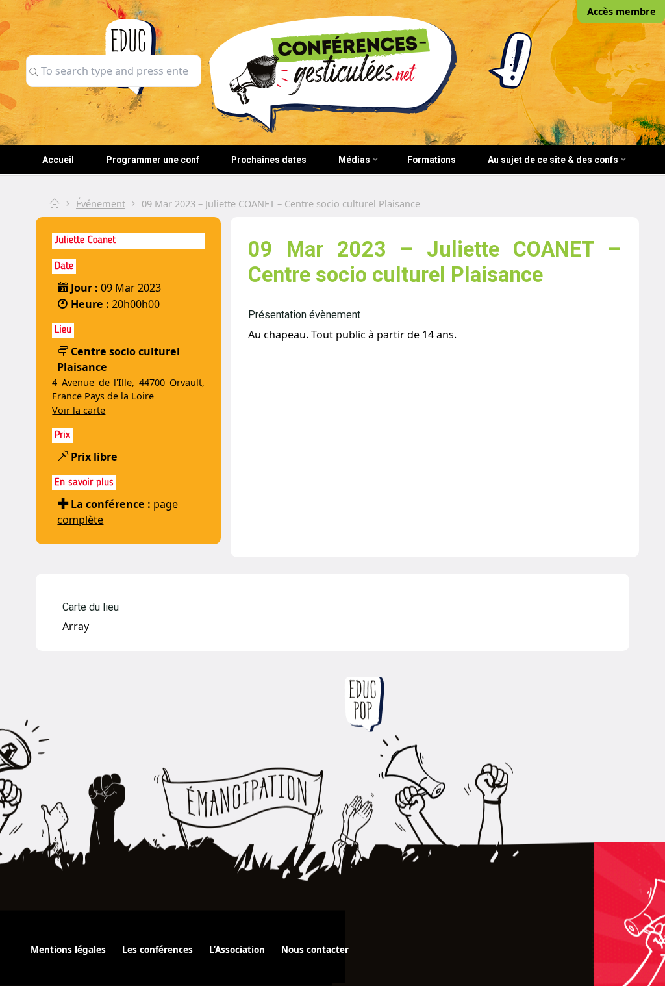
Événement (100, 203)
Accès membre (621, 11)
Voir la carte (78, 410)
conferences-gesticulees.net (332, 73)
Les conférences (157, 949)
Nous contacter (315, 949)
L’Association (237, 949)
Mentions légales (68, 949)
